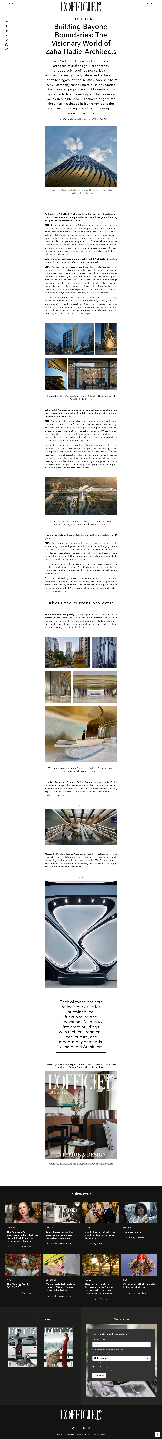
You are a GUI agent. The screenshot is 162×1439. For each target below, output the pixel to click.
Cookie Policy (99, 1434)
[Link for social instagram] (84, 1428)
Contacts (69, 1434)
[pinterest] (7, 31)
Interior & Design (81, 19)
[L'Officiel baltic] (81, 7)
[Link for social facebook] (78, 1428)
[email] (7, 21)
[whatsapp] (7, 45)
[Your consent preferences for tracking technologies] (157, 1434)
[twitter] (7, 40)
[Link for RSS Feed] (89, 1428)
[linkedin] (7, 35)
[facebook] (7, 26)
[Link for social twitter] (72, 1428)
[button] (114, 827)
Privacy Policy (83, 1434)
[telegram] (7, 49)
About (59, 1434)
